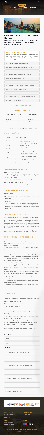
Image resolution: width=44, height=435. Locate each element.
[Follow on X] (28, 424)
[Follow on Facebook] (24, 424)
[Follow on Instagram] (26, 424)
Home (13, 11)
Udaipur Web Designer (23, 431)
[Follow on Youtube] (32, 424)
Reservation (22, 5)
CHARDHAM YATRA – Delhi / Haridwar (24, 11)
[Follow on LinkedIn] (30, 424)
